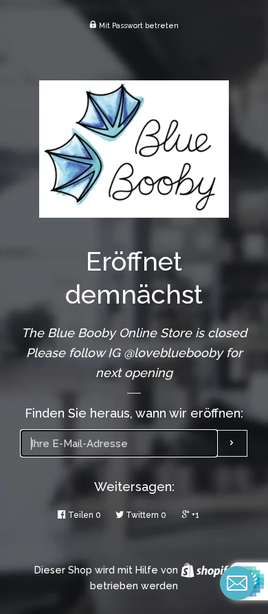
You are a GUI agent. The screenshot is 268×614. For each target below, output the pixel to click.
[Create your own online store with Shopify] (207, 570)
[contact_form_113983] (237, 583)
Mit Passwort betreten (138, 25)
